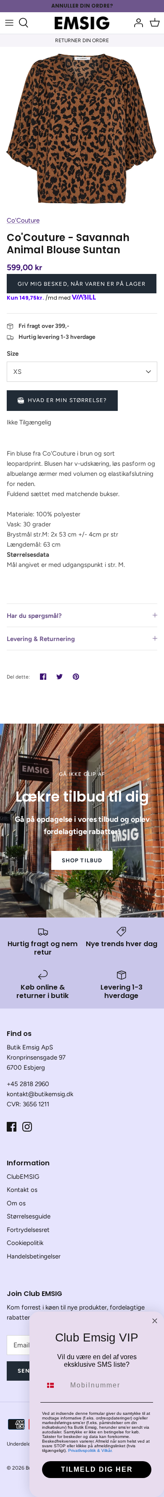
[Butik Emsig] (82, 23)
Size (13, 353)
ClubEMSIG (23, 1176)
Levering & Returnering (41, 639)
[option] (82, 129)
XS (17, 372)
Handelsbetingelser (34, 1256)
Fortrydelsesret (28, 1230)
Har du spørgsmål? (34, 616)
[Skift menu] (9, 22)
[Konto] (136, 22)
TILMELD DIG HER (97, 1469)
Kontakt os (22, 1190)
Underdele (19, 1444)
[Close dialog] (155, 1321)
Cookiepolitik (25, 1243)
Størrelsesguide (28, 1216)
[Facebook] (11, 1127)
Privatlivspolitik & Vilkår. (90, 1450)
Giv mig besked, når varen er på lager (81, 284)
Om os (16, 1203)
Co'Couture (23, 220)
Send (26, 1371)
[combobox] (54, 1385)
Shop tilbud (82, 860)
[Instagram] (27, 1127)
